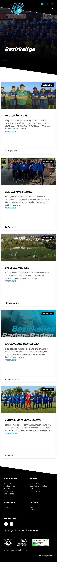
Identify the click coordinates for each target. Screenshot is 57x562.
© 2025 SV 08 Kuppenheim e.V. (15, 550)
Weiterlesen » (11, 132)
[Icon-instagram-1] (52, 4)
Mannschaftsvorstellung (23, 420)
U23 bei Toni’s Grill (18, 191)
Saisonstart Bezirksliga (22, 344)
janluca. (49, 555)
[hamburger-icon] (52, 9)
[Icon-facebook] (6, 524)
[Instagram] (11, 524)
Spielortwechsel (17, 267)
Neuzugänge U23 (16, 115)
